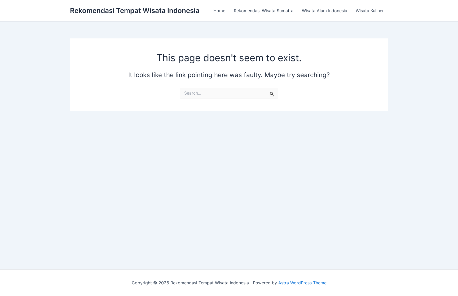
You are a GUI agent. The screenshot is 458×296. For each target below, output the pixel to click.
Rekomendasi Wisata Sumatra (263, 10)
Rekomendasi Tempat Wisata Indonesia (135, 10)
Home (219, 10)
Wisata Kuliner (370, 10)
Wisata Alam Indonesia (324, 10)
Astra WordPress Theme (302, 282)
